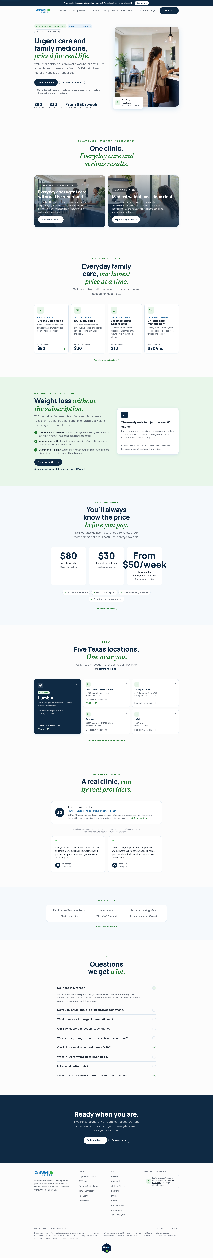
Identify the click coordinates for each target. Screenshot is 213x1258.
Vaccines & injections (88, 1186)
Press (115, 10)
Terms (163, 1228)
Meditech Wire (70, 916)
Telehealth (83, 1195)
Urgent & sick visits (87, 1176)
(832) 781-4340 (109, 669)
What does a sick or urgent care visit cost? (85, 1019)
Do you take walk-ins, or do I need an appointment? (90, 1010)
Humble (114, 1176)
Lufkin (114, 1195)
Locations (92, 10)
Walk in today (169, 10)
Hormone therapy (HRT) (89, 1190)
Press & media (117, 1205)
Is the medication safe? (72, 1066)
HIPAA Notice (173, 1228)
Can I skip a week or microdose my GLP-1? (84, 1047)
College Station (118, 1186)
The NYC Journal (106, 916)
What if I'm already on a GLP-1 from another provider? (92, 1075)
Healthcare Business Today (69, 910)
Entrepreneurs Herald (143, 916)
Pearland (115, 1190)
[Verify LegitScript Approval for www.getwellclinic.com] (106, 1248)
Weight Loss (79, 10)
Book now (141, 3)
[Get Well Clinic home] (42, 10)
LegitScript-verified (138, 818)
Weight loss (84, 1200)
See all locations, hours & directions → (106, 740)
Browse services (72, 82)
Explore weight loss (126, 219)
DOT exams (84, 1181)
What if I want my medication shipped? (82, 1057)
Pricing (106, 10)
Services (63, 10)
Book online (126, 10)
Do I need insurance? (71, 988)
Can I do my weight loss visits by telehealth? (86, 1028)
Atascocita (116, 1181)
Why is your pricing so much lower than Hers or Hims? (92, 1038)
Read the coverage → (106, 926)
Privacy (155, 1228)
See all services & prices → (106, 360)
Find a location (46, 82)
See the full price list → (106, 608)
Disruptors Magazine (143, 910)
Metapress (106, 910)
